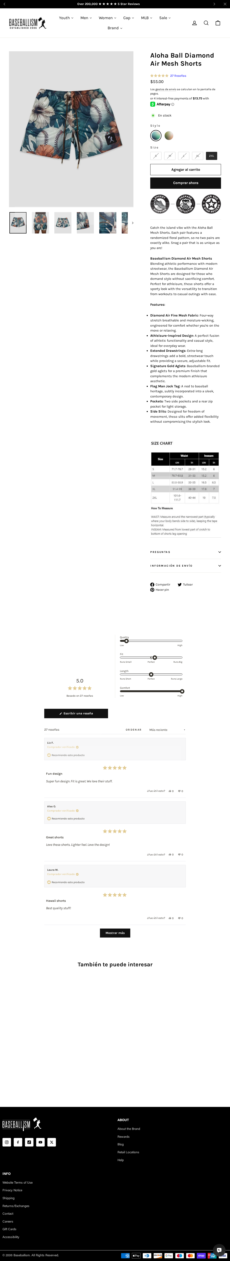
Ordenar (134, 729)
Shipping (8, 1198)
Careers (7, 1221)
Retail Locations (128, 1152)
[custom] (6, 1142)
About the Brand (128, 1129)
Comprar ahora (185, 183)
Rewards (123, 1137)
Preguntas (160, 552)
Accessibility (10, 1237)
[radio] (155, 135)
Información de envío (171, 565)
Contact (7, 1214)
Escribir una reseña (84, 714)
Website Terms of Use (17, 1183)
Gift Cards (9, 1229)
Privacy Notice (12, 1190)
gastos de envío (165, 89)
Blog (120, 1144)
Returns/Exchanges (15, 1206)
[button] (168, 76)
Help (120, 1160)
